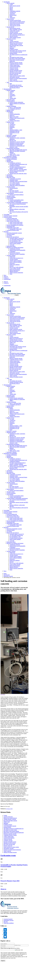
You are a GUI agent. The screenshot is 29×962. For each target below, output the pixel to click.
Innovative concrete (11, 38)
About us (6, 276)
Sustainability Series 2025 (16, 229)
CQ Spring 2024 (9, 808)
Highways (12, 115)
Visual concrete (10, 19)
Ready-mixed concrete (15, 5)
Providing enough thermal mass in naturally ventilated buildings (18, 167)
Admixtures (12, 17)
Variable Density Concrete (16, 44)
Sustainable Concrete (8, 920)
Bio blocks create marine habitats (17, 58)
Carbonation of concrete (15, 178)
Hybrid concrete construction (16, 102)
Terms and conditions (9, 923)
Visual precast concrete (15, 25)
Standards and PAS (11, 136)
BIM (11, 83)
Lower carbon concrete (15, 268)
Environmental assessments (13, 148)
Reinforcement (13, 15)
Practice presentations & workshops (15, 225)
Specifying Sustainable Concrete (14, 233)
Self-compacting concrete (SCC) (17, 34)
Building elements (11, 90)
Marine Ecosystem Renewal (16, 42)
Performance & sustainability (10, 157)
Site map (6, 921)
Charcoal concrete (14, 67)
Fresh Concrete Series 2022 (16, 223)
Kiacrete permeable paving (16, 70)
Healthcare (12, 127)
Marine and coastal (14, 116)
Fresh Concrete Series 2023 (16, 222)
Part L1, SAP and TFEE (15, 107)
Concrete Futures (11, 234)
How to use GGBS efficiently (16, 267)
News (5, 275)
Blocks (11, 8)
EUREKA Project (14, 49)
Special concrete (10, 27)
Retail (11, 133)
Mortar (11, 9)
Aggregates (12, 13)
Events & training (8, 217)
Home (5, 573)
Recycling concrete (14, 190)
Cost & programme (11, 197)
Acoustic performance (12, 159)
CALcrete (12, 244)
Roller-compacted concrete (16, 33)
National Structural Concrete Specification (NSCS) (16, 87)
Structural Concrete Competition (17, 254)
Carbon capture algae (14, 65)
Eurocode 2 (12, 263)
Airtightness (9, 174)
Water (11, 16)
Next (4, 694)
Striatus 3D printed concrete (16, 81)
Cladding (12, 91)
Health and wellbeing (15, 264)
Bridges (11, 112)
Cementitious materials (15, 11)
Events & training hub (12, 218)
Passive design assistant (15, 243)
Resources (6, 231)
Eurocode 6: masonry (12, 156)
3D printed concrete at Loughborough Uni (13, 828)
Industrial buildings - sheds (16, 130)
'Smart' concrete (13, 79)
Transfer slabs (13, 98)
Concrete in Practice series (13, 230)
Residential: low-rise (14, 132)
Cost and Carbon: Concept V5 (17, 238)
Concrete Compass (11, 255)
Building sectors (10, 122)
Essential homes (13, 53)
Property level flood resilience (16, 194)
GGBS (11, 4)
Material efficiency (14, 271)
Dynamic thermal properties (16, 242)
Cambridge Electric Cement (16, 63)
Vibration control (10, 196)
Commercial (12, 124)
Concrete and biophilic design (16, 200)
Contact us (6, 277)
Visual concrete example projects (17, 21)
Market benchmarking (15, 270)
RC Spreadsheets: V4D (15, 240)
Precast (11, 7)
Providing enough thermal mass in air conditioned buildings (18, 165)
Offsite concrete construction (16, 272)
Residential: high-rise (14, 131)
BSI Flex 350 (13, 140)
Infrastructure (10, 111)
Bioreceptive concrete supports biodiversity (14, 832)
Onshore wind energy (15, 120)
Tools (8, 82)
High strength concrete (15, 28)
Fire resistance (10, 176)
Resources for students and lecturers (15, 247)
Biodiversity (12, 256)
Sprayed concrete (14, 36)
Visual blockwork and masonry (17, 23)
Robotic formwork (14, 74)
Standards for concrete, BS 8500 (17, 141)
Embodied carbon (14, 180)
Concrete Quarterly (8, 919)
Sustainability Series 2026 (13, 227)
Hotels (11, 128)
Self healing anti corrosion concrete (18, 50)
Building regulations (11, 106)
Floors (11, 93)
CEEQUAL (12, 153)
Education (12, 126)
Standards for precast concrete (17, 143)
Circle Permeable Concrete (16, 52)
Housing (12, 266)
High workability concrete (16, 29)
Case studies (6, 214)
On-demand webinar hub (12, 219)
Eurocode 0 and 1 (11, 99)
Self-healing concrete (14, 77)
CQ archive (9, 235)
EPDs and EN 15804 (14, 155)
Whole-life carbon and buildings (17, 185)
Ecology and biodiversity (15, 201)
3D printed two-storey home (16, 57)
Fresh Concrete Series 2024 (13, 221)
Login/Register (7, 279)
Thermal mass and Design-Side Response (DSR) (17, 171)
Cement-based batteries (15, 66)
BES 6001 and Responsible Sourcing (18, 149)
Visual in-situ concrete (15, 24)
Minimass (12, 48)
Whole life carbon (11, 177)
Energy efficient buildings (16, 262)
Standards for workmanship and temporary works (17, 146)
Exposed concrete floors (15, 20)
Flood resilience (10, 193)
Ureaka (11, 40)
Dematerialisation (14, 188)
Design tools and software (13, 237)
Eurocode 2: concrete (12, 135)
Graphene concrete (14, 69)
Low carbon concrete (14, 182)
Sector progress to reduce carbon (17, 75)
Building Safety (10, 110)
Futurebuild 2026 (11, 226)
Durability (9, 160)
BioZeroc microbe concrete (16, 62)
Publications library (11, 246)
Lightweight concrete (14, 30)
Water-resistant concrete (15, 37)
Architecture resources (15, 248)
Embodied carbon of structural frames (18, 181)
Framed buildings (11, 100)
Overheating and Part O (15, 108)
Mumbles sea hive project (15, 71)
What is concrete (10, 3)
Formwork (12, 94)
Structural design (7, 89)
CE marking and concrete (15, 85)
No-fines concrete (14, 32)
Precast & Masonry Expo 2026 (10, 881)
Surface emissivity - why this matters (18, 169)
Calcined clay (13, 12)
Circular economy (11, 186)
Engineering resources (15, 252)
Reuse (11, 189)
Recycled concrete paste (15, 73)
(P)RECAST (13, 46)
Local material (10, 198)
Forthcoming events (8, 855)
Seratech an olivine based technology (18, 78)
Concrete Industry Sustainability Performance (17, 202)
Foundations (12, 95)
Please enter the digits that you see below (10, 948)
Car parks (12, 123)
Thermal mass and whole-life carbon (18, 173)
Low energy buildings (15, 184)
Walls (11, 97)
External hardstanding (15, 114)
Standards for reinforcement (16, 144)
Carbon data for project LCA (16, 258)
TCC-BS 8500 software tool (16, 239)
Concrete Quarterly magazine (10, 215)
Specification (7, 1)
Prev (2, 694)
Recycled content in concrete (16, 192)
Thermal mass (10, 161)
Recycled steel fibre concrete (16, 45)
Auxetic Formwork (14, 41)
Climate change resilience (15, 260)
